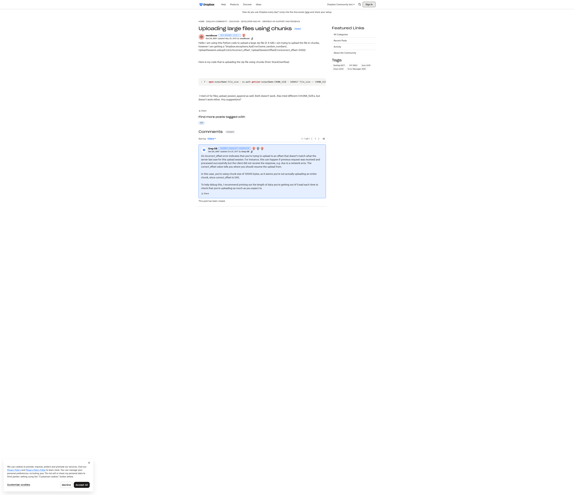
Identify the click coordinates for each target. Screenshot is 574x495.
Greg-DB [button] (212, 148)
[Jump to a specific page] (323, 138)
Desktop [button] (339, 65)
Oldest (211, 138)
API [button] (201, 123)
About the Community (345, 53)
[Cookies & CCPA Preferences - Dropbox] (48, 475)
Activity (337, 46)
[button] (201, 37)
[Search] (359, 4)
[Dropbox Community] (207, 4)
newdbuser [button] (211, 35)
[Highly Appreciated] (262, 148)
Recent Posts (340, 40)
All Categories (341, 34)
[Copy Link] (252, 38)
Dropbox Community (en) (340, 4)
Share (202, 111)
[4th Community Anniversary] (244, 35)
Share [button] (338, 69)
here (307, 12)
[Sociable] (258, 148)
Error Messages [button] (357, 69)
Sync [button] (366, 65)
